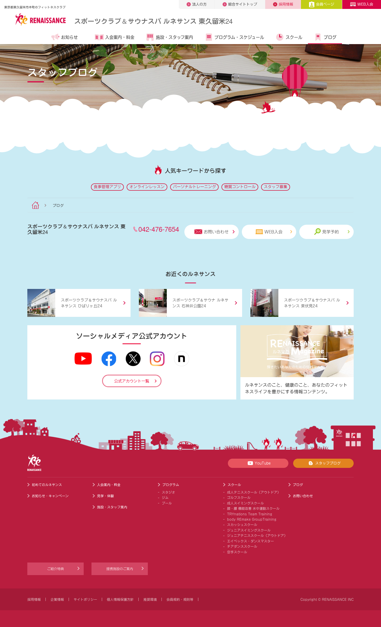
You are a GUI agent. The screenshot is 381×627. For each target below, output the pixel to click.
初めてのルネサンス (47, 484)
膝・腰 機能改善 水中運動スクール (253, 508)
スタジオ (168, 492)
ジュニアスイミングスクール (249, 530)
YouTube (263, 463)
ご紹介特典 (55, 568)
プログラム (170, 484)
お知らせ (69, 37)
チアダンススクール (242, 546)
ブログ (330, 37)
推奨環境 (150, 599)
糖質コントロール (239, 187)
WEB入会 (365, 4)
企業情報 (57, 599)
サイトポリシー (85, 599)
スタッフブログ (328, 463)
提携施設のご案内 (119, 568)
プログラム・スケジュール (239, 37)
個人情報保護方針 (120, 599)
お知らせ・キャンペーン (50, 495)
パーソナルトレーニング (194, 187)
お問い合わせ (216, 232)
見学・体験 (105, 495)
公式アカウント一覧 (131, 381)
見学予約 (330, 232)
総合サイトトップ (242, 4)
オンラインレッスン (147, 187)
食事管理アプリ (107, 187)
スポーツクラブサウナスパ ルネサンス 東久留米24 (153, 21)
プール (167, 503)
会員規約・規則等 (180, 599)
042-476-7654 (158, 229)
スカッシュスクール (242, 524)
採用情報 (286, 4)
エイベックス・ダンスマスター (250, 541)
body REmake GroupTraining (251, 519)
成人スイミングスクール (245, 503)
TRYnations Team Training (249, 514)
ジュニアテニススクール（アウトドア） (257, 535)
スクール (294, 37)
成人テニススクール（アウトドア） (254, 492)
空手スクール (237, 552)
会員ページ (325, 4)
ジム (165, 497)
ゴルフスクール (238, 497)
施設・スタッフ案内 (174, 37)
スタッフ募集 (275, 187)
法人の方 (199, 4)
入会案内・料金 (119, 37)
